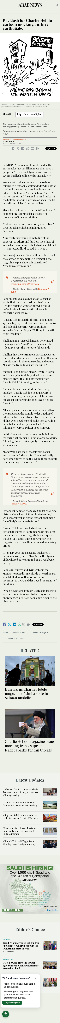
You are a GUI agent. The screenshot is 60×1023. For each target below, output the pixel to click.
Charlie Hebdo (19, 633)
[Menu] (3, 5)
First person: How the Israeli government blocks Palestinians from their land (21, 965)
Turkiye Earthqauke (41, 633)
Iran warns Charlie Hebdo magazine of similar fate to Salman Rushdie (26, 693)
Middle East (8, 959)
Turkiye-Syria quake (15, 638)
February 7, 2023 (19, 504)
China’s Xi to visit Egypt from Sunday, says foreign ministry (19, 842)
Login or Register (12, 1002)
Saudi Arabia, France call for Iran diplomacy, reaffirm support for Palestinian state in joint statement (21, 947)
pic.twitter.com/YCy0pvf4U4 (25, 283)
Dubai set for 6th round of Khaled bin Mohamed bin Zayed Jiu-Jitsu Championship (21, 792)
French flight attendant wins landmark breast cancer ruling (20, 804)
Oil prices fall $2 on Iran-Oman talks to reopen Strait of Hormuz (20, 817)
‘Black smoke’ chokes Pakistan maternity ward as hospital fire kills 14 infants (20, 831)
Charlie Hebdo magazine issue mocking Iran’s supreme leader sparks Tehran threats (29, 745)
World (6, 939)
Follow (52, 148)
